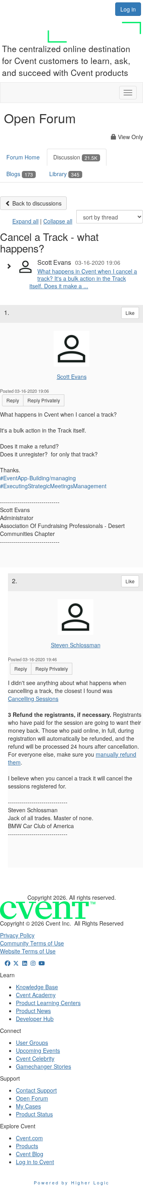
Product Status (34, 1114)
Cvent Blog (29, 1154)
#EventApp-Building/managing (38, 478)
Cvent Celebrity (35, 1058)
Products (27, 1146)
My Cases (28, 1106)
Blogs (19, 174)
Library (64, 174)
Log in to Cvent (35, 1162)
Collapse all (57, 221)
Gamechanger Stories (43, 1066)
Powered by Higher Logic (72, 1182)
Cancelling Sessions (33, 699)
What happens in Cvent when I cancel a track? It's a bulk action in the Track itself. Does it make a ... (83, 278)
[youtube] (41, 963)
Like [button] (130, 312)
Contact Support (36, 1090)
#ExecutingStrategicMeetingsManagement (53, 486)
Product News (33, 1011)
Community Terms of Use (32, 943)
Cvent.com (29, 1138)
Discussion (75, 157)
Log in (128, 9)
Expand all (25, 221)
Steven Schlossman (75, 645)
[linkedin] (24, 963)
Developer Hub (35, 1019)
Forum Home (23, 157)
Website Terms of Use (28, 951)
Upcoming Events (38, 1050)
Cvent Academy (36, 995)
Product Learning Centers (48, 1003)
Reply (12, 400)
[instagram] (33, 963)
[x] (16, 963)
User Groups (32, 1042)
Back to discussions (36, 203)
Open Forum (32, 1098)
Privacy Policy (17, 935)
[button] (10, 266)
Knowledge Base (37, 987)
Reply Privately (43, 400)
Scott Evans (72, 376)
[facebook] (7, 963)
